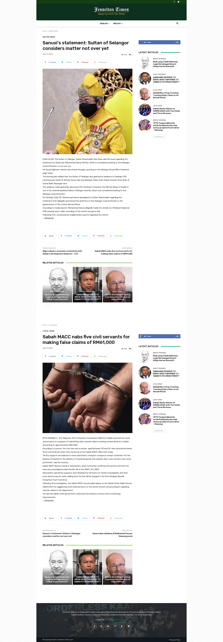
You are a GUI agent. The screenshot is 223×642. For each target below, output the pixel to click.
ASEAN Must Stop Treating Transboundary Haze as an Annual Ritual (117, 296)
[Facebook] (174, 2)
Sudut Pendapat (87, 291)
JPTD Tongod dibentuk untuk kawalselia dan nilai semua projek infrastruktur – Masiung (166, 126)
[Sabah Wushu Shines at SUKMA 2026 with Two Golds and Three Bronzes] (145, 109)
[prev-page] (44, 306)
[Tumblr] (121, 626)
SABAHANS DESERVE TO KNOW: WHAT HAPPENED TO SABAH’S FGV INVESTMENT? (87, 296)
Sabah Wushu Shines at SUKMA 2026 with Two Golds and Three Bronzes (166, 110)
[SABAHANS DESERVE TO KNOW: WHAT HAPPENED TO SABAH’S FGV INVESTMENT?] (87, 284)
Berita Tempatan (57, 291)
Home (45, 31)
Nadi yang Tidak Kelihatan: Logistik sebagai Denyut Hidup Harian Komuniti (57, 296)
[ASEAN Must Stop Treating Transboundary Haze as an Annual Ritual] (117, 284)
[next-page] (48, 306)
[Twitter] (178, 2)
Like (177, 42)
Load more (159, 137)
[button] (177, 23)
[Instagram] (101, 626)
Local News (117, 291)
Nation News (53, 31)
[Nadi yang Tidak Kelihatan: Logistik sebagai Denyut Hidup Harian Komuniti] (57, 284)
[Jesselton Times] (111, 12)
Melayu (117, 23)
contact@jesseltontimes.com (116, 620)
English (104, 23)
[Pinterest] (114, 626)
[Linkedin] (108, 626)
